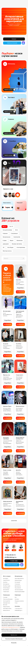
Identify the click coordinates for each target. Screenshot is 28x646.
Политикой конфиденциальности (10, 627)
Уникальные (6, 595)
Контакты (17, 606)
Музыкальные (18, 576)
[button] (14, 560)
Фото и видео (7, 576)
